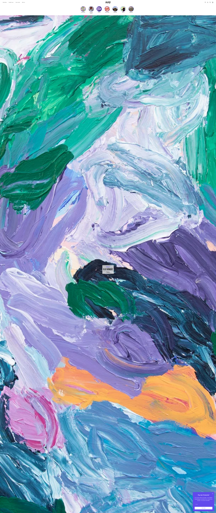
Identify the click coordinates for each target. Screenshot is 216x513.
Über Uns (23, 2)
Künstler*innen (11, 2)
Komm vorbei (18, 2)
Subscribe (203, 508)
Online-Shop (5, 2)
